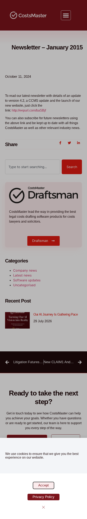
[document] (43, 259)
